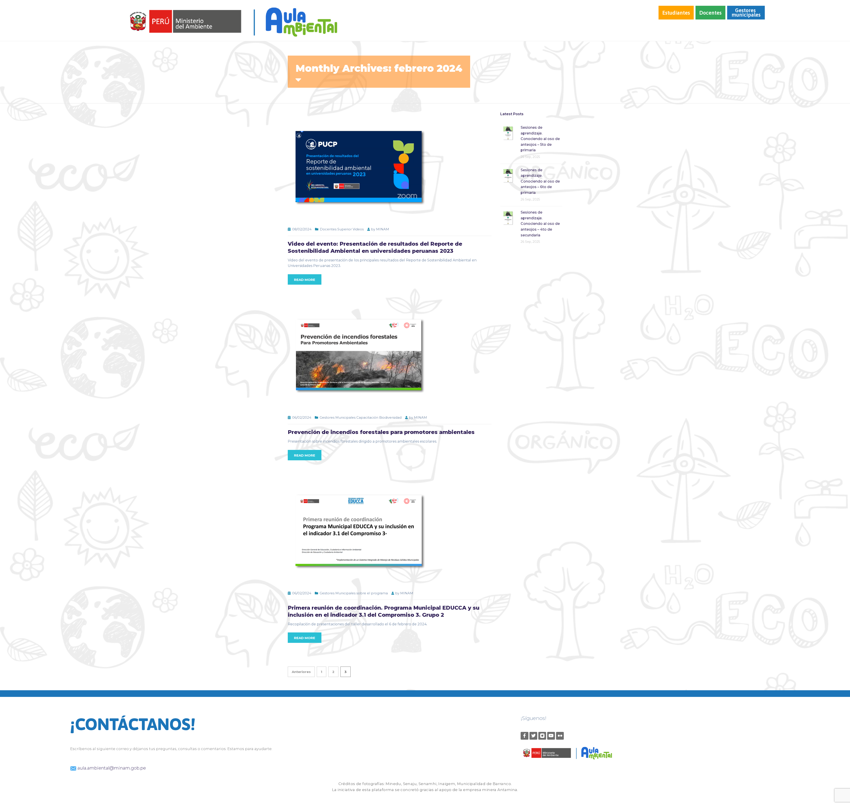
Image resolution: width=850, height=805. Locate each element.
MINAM (382, 229)
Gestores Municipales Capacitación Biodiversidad (361, 417)
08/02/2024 (301, 229)
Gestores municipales (746, 12)
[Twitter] (533, 736)
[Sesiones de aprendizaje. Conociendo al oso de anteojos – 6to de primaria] (508, 175)
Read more (304, 280)
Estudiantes (676, 13)
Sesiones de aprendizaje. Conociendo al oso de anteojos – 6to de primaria (540, 181)
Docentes (710, 13)
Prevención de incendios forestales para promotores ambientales (381, 432)
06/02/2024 (301, 417)
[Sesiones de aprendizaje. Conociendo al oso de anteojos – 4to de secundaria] (508, 218)
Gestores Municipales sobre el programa (354, 593)
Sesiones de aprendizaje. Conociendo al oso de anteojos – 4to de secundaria (540, 223)
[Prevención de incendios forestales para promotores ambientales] (358, 355)
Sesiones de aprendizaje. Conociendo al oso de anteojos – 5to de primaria (540, 138)
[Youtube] (551, 736)
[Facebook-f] (524, 736)
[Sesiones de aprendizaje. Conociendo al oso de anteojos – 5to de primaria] (508, 133)
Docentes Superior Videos (342, 229)
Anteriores (301, 672)
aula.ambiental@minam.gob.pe (111, 768)
